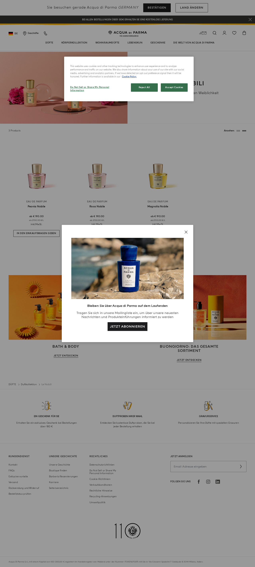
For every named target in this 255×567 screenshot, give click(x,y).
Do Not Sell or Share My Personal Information (89, 89)
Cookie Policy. (129, 76)
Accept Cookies (174, 87)
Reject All (144, 87)
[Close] (186, 232)
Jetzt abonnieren (127, 327)
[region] (129, 79)
